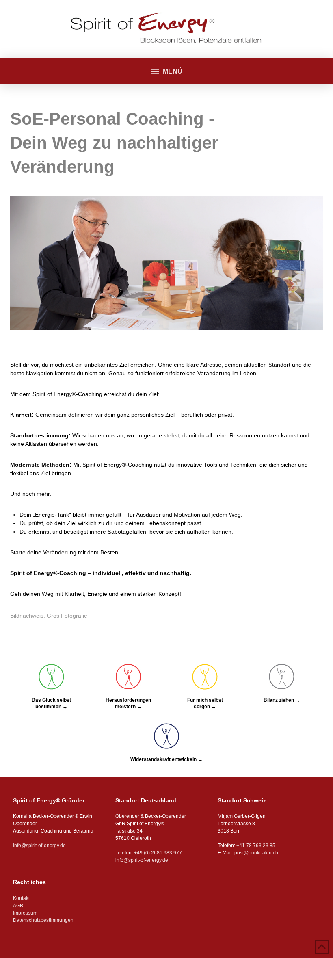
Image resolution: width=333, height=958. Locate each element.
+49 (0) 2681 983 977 (157, 853)
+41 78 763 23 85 (255, 845)
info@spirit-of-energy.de (39, 845)
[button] (166, 71)
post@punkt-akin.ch (256, 853)
